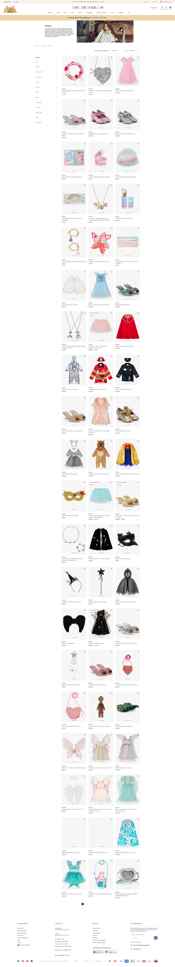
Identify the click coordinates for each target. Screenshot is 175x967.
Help (18, 940)
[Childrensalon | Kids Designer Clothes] (10, 9)
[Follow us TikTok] (32, 962)
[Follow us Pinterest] (27, 962)
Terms (76, 961)
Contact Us (20, 928)
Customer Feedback (23, 938)
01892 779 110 (60, 939)
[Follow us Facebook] (18, 962)
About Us (95, 930)
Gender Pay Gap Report (99, 940)
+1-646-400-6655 (63, 944)
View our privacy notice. (135, 942)
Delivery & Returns (22, 933)
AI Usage (98, 961)
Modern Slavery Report (99, 942)
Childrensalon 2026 (52, 961)
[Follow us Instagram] (23, 962)
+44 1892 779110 (67, 946)
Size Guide (20, 935)
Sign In (17, 2)
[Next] (93, 904)
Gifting (19, 942)
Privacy (87, 961)
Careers (95, 935)
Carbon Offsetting (24, 945)
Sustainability (96, 933)
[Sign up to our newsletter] (156, 938)
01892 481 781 (67, 950)
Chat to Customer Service (62, 928)
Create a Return (21, 930)
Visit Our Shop (96, 928)
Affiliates (95, 938)
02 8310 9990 (64, 941)
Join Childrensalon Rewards (141, 945)
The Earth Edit (137, 949)
